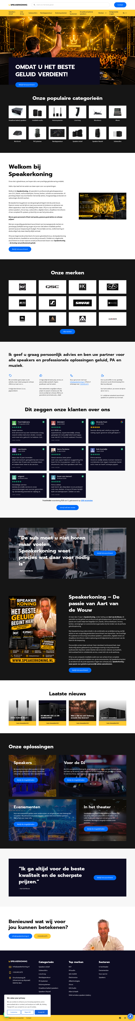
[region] (27, 1006)
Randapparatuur (45, 977)
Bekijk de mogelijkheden (25, 780)
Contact (120, 5)
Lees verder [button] (16, 440)
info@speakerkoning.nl (77, 382)
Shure (71, 984)
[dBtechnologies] (22, 303)
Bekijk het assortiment (27, 85)
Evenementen (104, 970)
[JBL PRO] (22, 319)
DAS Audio (72, 988)
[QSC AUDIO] (52, 287)
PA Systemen (43, 981)
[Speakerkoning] (18, 5)
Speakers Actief (44, 967)
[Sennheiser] (52, 303)
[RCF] (22, 287)
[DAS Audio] (112, 287)
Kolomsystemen (44, 984)
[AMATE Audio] (82, 319)
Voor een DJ (103, 974)
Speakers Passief (45, 991)
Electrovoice (73, 977)
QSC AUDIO (73, 974)
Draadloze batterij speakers (48, 988)
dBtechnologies (74, 981)
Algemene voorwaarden (16, 1018)
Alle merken (67, 331)
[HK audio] (82, 287)
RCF (70, 967)
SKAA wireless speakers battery (80, 995)
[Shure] (82, 303)
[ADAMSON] (52, 319)
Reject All (28, 1012)
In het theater (103, 967)
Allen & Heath (73, 991)
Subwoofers (43, 970)
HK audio (72, 970)
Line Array (42, 974)
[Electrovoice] (112, 303)
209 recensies (87, 500)
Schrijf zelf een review (67, 507)
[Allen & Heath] (112, 319)
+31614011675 (84, 384)
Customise (13, 1012)
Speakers (102, 977)
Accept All (41, 1012)
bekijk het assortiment (105, 553)
